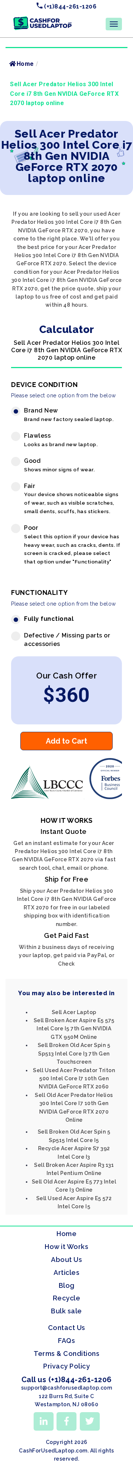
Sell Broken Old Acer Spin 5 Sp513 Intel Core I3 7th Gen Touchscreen (74, 1053)
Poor (72, 544)
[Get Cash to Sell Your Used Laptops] (42, 19)
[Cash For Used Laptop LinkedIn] (44, 1421)
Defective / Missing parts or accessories (67, 639)
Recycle (67, 1298)
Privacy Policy (66, 1366)
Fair (71, 498)
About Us (66, 1259)
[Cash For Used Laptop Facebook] (66, 1421)
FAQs (66, 1340)
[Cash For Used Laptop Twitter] (90, 1421)
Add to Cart (66, 741)
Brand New (68, 414)
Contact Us (66, 1327)
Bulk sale (66, 1311)
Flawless (61, 439)
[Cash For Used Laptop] (48, 797)
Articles (66, 1272)
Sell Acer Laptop (74, 1012)
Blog (67, 1285)
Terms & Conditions (66, 1353)
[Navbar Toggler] (114, 24)
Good (59, 464)
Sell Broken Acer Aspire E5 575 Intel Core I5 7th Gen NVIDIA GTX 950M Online (74, 1028)
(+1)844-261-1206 (69, 6)
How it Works (66, 1246)
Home (25, 63)
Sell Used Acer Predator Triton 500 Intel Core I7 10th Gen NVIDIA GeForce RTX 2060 (74, 1078)
